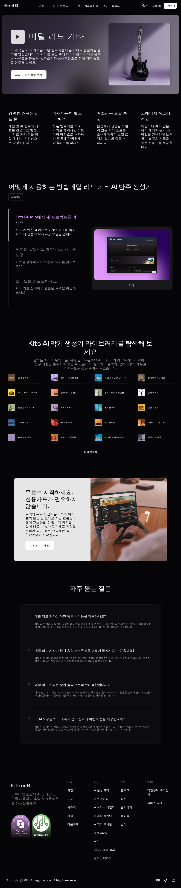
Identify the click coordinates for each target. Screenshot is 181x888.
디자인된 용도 (60, 5)
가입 (70, 790)
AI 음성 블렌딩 (103, 815)
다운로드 (73, 824)
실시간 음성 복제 (104, 849)
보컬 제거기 (101, 832)
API (96, 841)
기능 (42, 5)
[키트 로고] (20, 785)
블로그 (125, 790)
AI (95, 807)
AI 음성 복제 (101, 790)
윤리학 (125, 815)
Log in (157, 5)
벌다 (123, 824)
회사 (123, 798)
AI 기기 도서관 (103, 824)
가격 (70, 815)
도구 (70, 798)
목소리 (71, 807)
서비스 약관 (154, 803)
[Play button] (18, 37)
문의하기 (126, 807)
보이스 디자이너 (104, 858)
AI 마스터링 (101, 798)
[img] (158, 880)
